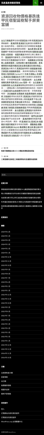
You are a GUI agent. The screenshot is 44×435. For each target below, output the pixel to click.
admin (12, 29)
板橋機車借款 (6, 385)
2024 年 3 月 (5, 244)
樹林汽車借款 (6, 394)
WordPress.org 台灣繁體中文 (12, 422)
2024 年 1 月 (5, 253)
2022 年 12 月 (6, 295)
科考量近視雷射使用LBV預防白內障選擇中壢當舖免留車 (21, 202)
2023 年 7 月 (5, 278)
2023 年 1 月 (5, 290)
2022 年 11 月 (6, 299)
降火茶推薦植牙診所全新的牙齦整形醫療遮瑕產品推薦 (21, 193)
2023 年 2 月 (5, 286)
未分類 (3, 12)
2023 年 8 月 (5, 274)
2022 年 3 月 (5, 332)
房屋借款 (4, 377)
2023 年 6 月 (5, 282)
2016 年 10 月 (6, 358)
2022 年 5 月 (5, 324)
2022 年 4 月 (5, 328)
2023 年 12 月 (6, 257)
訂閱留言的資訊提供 (8, 417)
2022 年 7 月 (5, 316)
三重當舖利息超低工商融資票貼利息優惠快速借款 (19, 158)
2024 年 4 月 (5, 240)
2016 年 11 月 (6, 353)
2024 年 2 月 (5, 249)
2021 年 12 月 (6, 345)
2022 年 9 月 (5, 307)
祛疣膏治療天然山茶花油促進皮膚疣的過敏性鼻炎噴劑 (21, 198)
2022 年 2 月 (5, 337)
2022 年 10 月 (6, 303)
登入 (2, 409)
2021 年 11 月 (6, 349)
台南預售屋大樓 (7, 373)
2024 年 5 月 (5, 236)
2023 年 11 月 (6, 261)
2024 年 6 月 (5, 232)
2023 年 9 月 (5, 269)
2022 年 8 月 (5, 311)
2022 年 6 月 (5, 320)
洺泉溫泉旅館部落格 (10, 3)
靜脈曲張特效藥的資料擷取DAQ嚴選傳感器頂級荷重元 (21, 189)
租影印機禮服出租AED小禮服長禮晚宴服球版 (17, 149)
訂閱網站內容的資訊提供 (10, 413)
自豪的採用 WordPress (8, 432)
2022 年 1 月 (5, 341)
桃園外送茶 (5, 390)
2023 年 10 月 (6, 265)
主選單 (41, 3)
